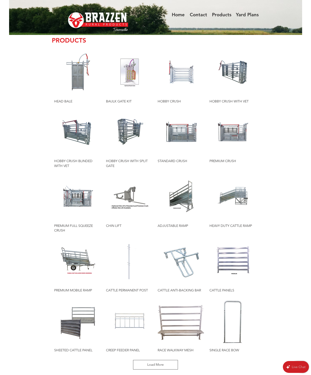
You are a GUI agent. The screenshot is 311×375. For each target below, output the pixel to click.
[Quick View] (78, 72)
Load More (155, 365)
